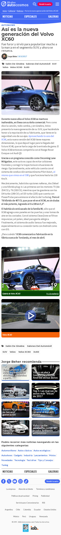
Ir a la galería (53, 293)
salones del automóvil (38, 64)
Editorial (12, 11)
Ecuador (37, 509)
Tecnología (19, 460)
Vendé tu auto (45, 4)
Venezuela (43, 516)
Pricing (35, 496)
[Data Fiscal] (26, 528)
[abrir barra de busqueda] (34, 4)
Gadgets (18, 455)
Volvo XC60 (16, 67)
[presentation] (30, 269)
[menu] (57, 4)
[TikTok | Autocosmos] (26, 481)
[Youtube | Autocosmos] (14, 481)
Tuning (4, 465)
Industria (28, 455)
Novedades (7, 460)
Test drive (31, 460)
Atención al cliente (26, 489)
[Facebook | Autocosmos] (3, 481)
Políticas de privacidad (20, 496)
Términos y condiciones (45, 489)
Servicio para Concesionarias (27, 503)
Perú (24, 516)
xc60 (26, 67)
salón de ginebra (15, 64)
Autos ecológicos (41, 450)
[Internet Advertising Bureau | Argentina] (34, 528)
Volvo (5, 67)
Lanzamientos (41, 455)
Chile (18, 509)
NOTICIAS (8, 16)
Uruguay (32, 516)
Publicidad (45, 496)
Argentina (9, 509)
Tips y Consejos (45, 460)
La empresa (10, 489)
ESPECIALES (30, 16)
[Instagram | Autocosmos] (20, 481)
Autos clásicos (25, 450)
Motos (52, 455)
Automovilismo (8, 450)
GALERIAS (53, 16)
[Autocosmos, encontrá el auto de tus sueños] (15, 4)
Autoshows (8, 25)
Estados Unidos (50, 509)
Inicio (5, 11)
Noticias (20, 11)
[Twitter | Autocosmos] (9, 481)
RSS (43, 503)
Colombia (27, 509)
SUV (54, 64)
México (16, 516)
